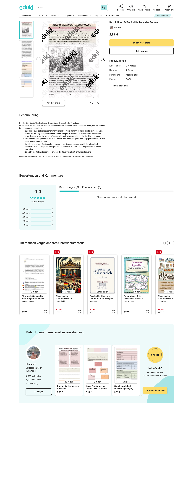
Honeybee (162, 301)
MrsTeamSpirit (28, 301)
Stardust (93, 301)
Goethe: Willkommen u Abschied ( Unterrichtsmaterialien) (68, 387)
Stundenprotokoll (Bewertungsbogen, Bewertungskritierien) (124, 387)
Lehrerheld (60, 301)
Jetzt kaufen (142, 51)
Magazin (98, 16)
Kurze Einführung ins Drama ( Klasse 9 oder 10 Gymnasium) (96, 387)
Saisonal (54, 16)
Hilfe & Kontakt (112, 16)
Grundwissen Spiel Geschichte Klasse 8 (133, 297)
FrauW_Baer (129, 301)
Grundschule (26, 16)
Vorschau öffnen (53, 103)
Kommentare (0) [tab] (91, 187)
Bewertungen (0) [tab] (69, 187)
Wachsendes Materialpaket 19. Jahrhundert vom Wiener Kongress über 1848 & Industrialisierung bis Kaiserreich (67, 297)
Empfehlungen (84, 16)
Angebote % (69, 16)
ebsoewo (118, 27)
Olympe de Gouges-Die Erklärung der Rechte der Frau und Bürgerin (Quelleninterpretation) (33, 297)
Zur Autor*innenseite (155, 390)
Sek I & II (41, 16)
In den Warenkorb (141, 43)
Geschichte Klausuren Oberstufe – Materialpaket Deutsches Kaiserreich (102, 297)
